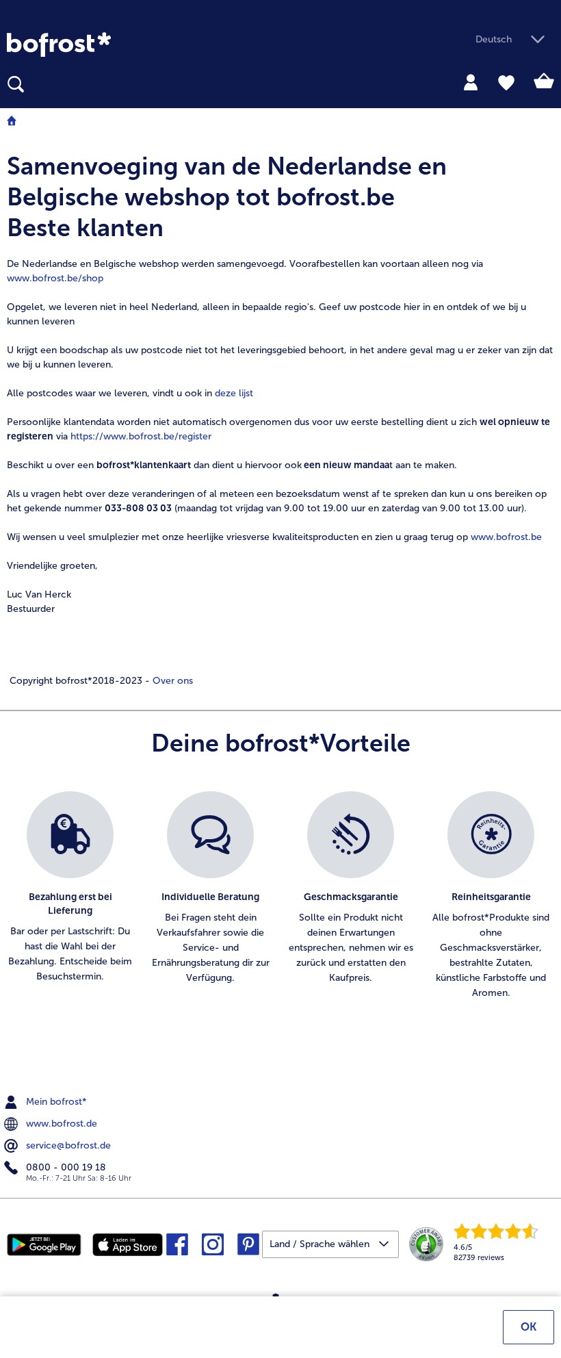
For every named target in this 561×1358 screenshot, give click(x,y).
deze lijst (234, 393)
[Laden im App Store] (127, 1244)
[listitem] (70, 903)
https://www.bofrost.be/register (140, 436)
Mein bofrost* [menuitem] (55, 1101)
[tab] (470, 81)
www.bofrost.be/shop (55, 278)
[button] (514, 40)
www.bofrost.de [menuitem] (60, 1123)
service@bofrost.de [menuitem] (67, 1145)
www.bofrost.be (506, 537)
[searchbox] (16, 84)
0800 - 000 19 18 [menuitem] (64, 1167)
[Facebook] (177, 1249)
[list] (280, 910)
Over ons (171, 681)
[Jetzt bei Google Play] (44, 1244)
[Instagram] (213, 1249)
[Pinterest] (248, 1249)
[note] (280, 419)
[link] (59, 44)
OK (528, 1326)
